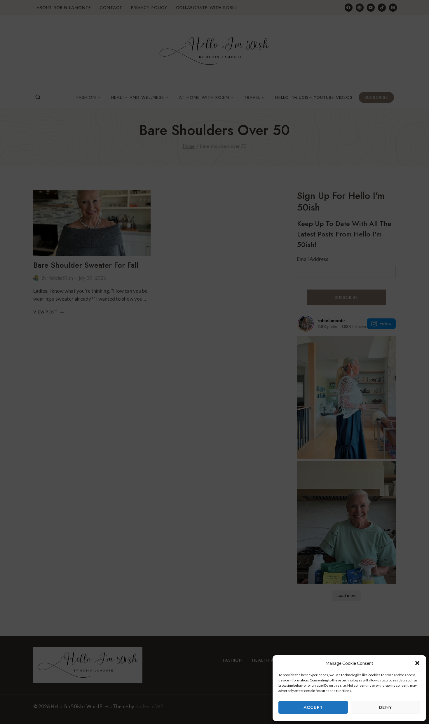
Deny (385, 707)
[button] (417, 663)
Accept (313, 707)
